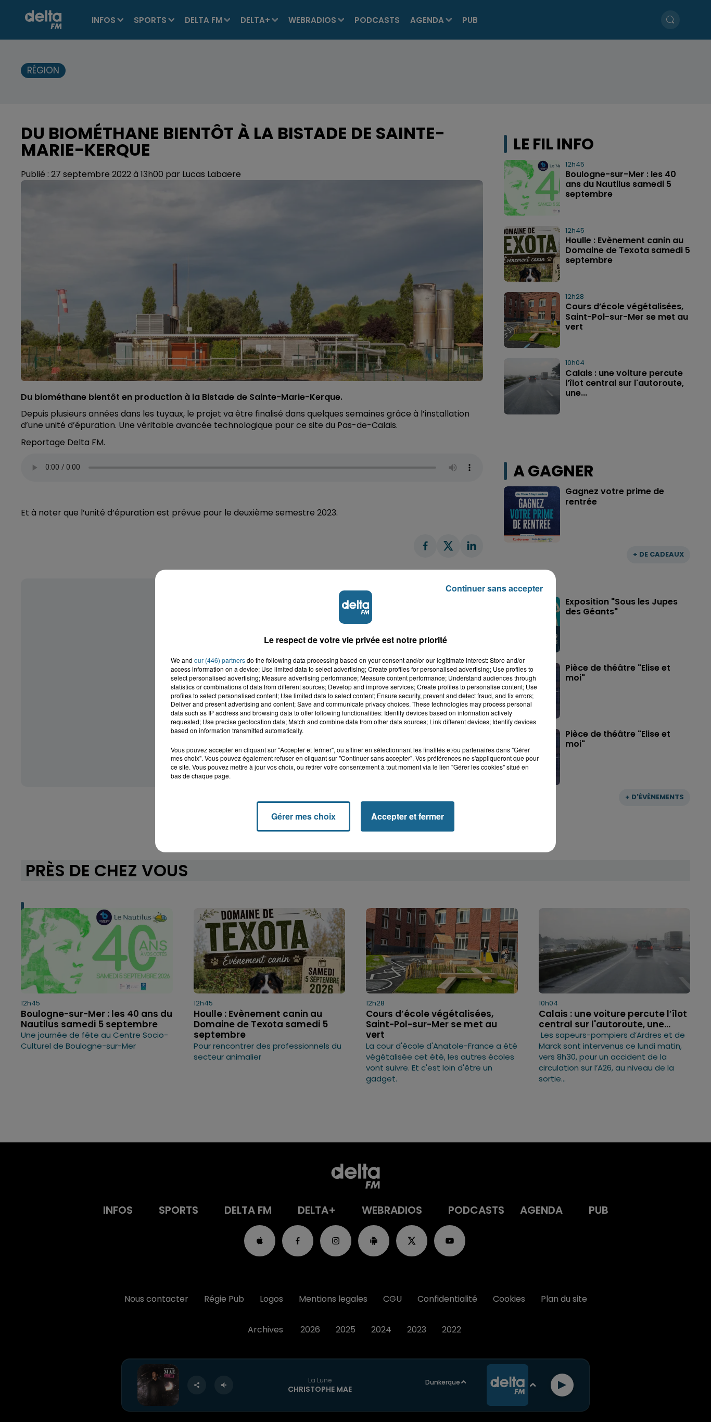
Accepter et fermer (407, 816)
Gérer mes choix (303, 816)
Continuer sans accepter (494, 588)
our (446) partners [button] (219, 660)
